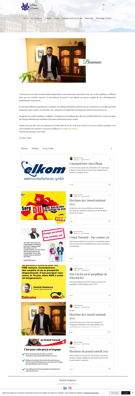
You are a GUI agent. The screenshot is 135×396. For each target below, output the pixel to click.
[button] (111, 149)
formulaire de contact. (69, 128)
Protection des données (91, 393)
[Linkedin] (65, 388)
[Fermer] (132, 392)
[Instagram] (70, 388)
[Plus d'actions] (110, 158)
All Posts (24, 148)
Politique (35, 148)
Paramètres (114, 393)
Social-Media (48, 148)
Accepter (126, 393)
